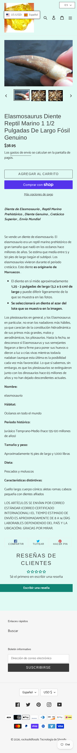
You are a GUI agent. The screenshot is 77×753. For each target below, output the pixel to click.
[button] (22, 15)
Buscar (13, 631)
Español (28, 692)
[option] (21, 95)
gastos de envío (20, 152)
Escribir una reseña (36, 588)
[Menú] (70, 17)
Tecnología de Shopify (53, 739)
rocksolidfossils (30, 739)
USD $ (48, 692)
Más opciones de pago (38, 194)
